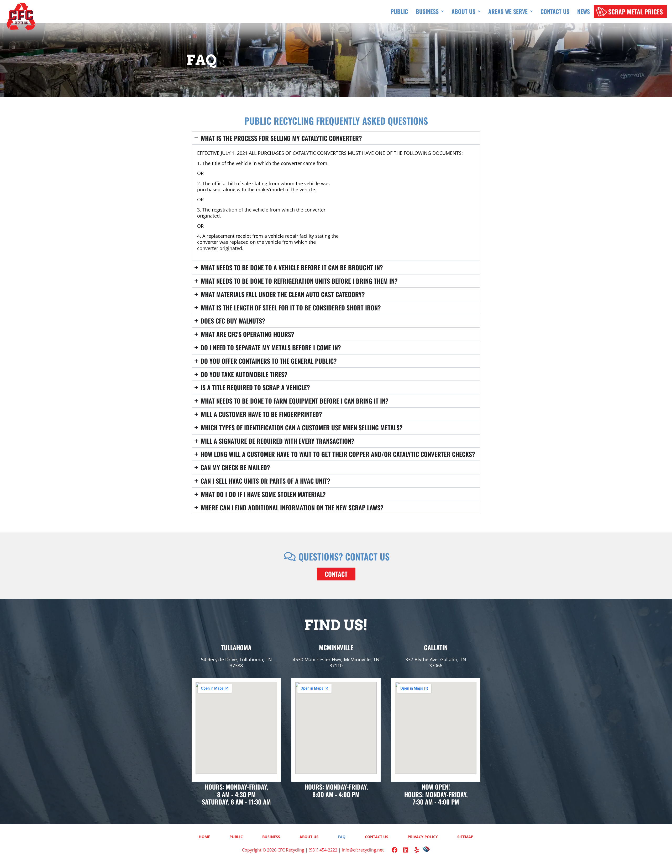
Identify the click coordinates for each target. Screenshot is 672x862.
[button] (430, 11)
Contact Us (554, 11)
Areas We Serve (508, 11)
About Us (463, 11)
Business (427, 11)
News (583, 11)
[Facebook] (394, 849)
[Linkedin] (405, 849)
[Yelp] (416, 849)
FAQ (341, 836)
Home (204, 836)
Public (399, 11)
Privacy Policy (423, 836)
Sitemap (465, 836)
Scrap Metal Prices (635, 11)
